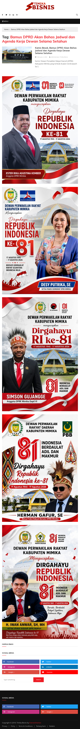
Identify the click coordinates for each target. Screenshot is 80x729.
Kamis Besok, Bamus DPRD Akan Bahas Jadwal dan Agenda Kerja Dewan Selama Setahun (56, 50)
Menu (5, 21)
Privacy (4, 726)
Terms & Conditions (26, 726)
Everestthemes (35, 723)
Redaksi (52, 726)
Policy (13, 726)
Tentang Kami (41, 726)
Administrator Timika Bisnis (59, 57)
